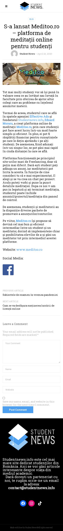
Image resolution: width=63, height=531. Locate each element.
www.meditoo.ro (29, 249)
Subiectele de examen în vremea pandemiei (30, 294)
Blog (31, 19)
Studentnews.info (30, 120)
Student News (27, 53)
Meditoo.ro (23, 127)
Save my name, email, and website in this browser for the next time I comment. (28, 403)
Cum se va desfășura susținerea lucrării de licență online (28, 307)
